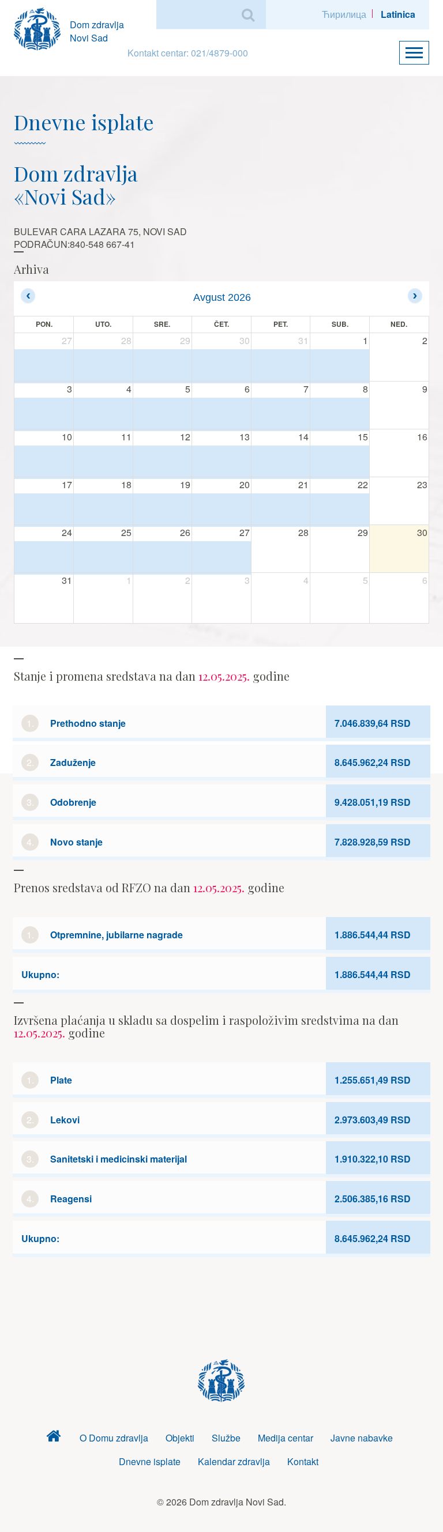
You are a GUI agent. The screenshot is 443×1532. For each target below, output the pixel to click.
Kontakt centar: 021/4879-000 (187, 52)
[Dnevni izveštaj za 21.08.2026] (280, 509)
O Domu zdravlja (114, 1437)
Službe (226, 1437)
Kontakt (302, 1461)
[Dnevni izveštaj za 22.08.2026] (339, 509)
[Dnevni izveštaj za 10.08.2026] (43, 462)
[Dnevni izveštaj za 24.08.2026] (43, 557)
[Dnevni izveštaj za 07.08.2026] (280, 414)
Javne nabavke (362, 1437)
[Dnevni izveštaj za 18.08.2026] (103, 509)
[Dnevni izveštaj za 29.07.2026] (162, 366)
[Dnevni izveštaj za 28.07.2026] (103, 366)
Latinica (398, 14)
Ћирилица (344, 14)
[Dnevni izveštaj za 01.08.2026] (339, 366)
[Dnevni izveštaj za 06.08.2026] (221, 414)
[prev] (28, 295)
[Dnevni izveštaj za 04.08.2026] (103, 414)
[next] (415, 295)
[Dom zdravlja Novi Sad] (42, 27)
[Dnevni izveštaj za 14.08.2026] (280, 462)
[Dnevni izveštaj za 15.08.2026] (339, 462)
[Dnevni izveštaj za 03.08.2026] (43, 414)
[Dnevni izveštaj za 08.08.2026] (339, 414)
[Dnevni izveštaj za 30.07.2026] (221, 366)
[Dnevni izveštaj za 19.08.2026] (162, 509)
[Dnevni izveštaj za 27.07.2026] (43, 366)
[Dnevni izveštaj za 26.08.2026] (162, 557)
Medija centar (285, 1437)
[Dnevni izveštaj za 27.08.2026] (221, 557)
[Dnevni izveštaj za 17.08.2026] (43, 509)
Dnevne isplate (150, 1461)
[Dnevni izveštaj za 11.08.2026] (103, 462)
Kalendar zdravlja (234, 1461)
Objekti (180, 1437)
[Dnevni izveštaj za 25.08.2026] (103, 557)
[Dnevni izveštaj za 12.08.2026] (162, 462)
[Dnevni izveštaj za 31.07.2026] (280, 366)
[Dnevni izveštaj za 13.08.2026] (221, 462)
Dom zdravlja (53, 1438)
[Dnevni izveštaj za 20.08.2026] (221, 509)
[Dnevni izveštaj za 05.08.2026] (162, 414)
